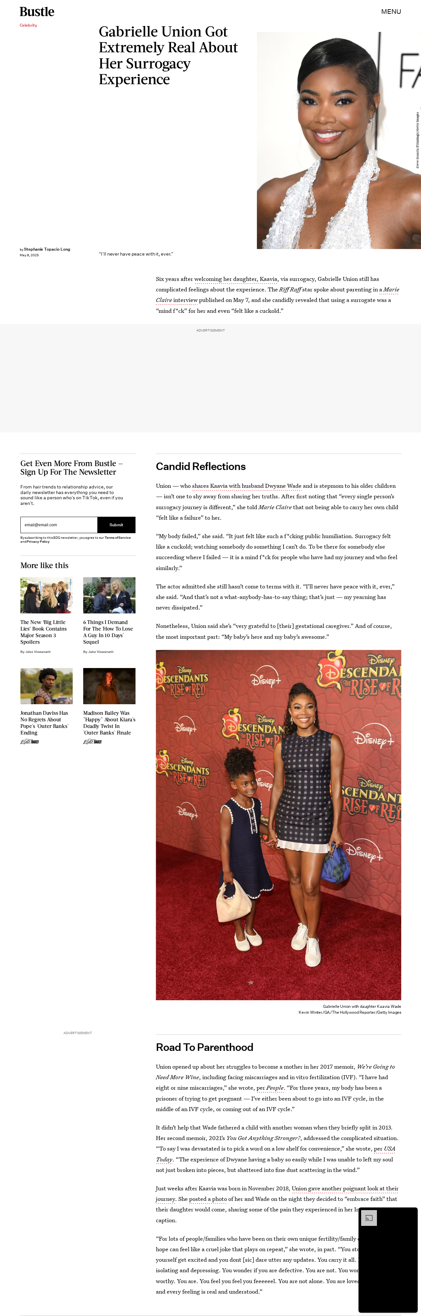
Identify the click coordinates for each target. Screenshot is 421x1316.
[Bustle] (37, 11)
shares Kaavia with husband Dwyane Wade (247, 485)
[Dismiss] (410, 1213)
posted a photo (208, 1199)
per (270, 1087)
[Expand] (365, 1213)
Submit (116, 525)
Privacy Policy (38, 541)
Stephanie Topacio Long (47, 249)
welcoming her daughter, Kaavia (235, 279)
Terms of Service (118, 537)
